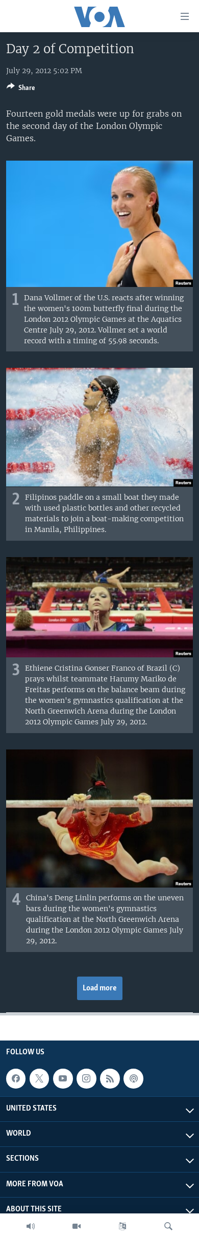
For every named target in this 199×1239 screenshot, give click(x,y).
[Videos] (76, 1226)
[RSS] (109, 1078)
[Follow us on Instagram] (86, 1078)
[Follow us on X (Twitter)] (39, 1078)
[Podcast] (133, 1078)
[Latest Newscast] (30, 1226)
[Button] (21, 89)
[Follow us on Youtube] (62, 1078)
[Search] (168, 1226)
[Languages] (122, 1226)
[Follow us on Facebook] (16, 1078)
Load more (100, 988)
